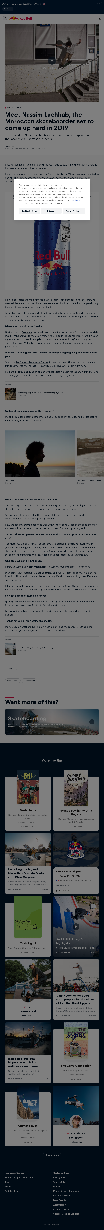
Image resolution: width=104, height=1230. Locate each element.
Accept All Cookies (74, 211)
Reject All (51, 211)
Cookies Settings (29, 211)
